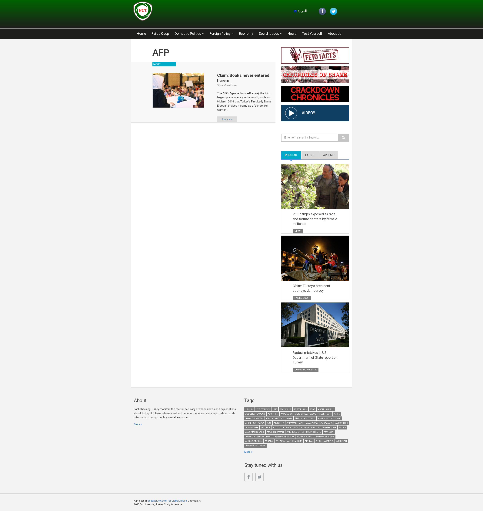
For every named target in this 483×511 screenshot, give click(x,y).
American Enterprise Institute (304, 432)
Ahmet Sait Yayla (254, 423)
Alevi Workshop (327, 427)
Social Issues (269, 33)
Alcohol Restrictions (285, 427)
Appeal (309, 441)
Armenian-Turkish (255, 445)
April (318, 441)
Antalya (280, 441)
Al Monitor (341, 423)
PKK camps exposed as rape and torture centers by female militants (315, 219)
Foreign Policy (220, 33)
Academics (287, 414)
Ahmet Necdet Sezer (329, 418)
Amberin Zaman (275, 432)
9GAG (312, 409)
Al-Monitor (251, 427)
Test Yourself (312, 33)
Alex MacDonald (254, 432)
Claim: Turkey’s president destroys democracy (311, 288)
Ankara (269, 441)
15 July (249, 409)
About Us (334, 33)
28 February (300, 409)
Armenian (341, 441)
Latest (310, 155)
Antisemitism (294, 441)
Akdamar (292, 423)
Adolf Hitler (317, 414)
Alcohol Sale (308, 427)
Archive (328, 155)
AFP (329, 414)
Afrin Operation (254, 418)
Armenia (328, 441)
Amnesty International (258, 436)
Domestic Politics (188, 33)
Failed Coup (160, 33)
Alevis (342, 427)
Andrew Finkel (305, 436)
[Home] (178, 12)
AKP (301, 423)
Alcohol (265, 427)
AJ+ (269, 423)
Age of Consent (275, 418)
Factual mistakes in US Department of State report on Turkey (315, 357)
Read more (227, 119)
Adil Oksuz (301, 414)
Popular (293, 155)
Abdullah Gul (326, 409)
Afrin (337, 414)
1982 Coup (285, 409)
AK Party (279, 423)
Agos (289, 418)
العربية (302, 11)
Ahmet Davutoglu (305, 418)
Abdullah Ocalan (255, 414)
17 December (263, 409)
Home (141, 33)
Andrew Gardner (324, 436)
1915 (275, 409)
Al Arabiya (312, 423)
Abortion (273, 414)
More (137, 424)
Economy (246, 33)
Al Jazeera (326, 423)
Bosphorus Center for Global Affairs (167, 500)
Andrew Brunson (284, 436)
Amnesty (329, 432)
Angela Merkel (253, 441)
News (292, 33)
